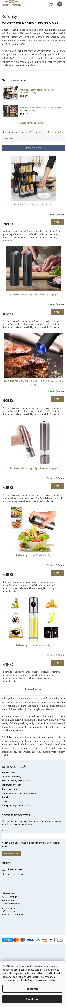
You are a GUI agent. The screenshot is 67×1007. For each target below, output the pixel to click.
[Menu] (59, 4)
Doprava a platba (10, 789)
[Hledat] (42, 4)
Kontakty (6, 797)
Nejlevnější (26, 132)
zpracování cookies (44, 980)
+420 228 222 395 (15, 874)
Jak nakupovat (9, 772)
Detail (57, 222)
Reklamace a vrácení (12, 785)
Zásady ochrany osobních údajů (17, 780)
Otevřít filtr (33, 148)
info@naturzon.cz (15, 869)
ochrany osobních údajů (16, 980)
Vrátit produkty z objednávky (16, 805)
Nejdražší (39, 132)
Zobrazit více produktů (31, 122)
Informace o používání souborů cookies (21, 793)
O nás (4, 801)
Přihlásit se (11, 853)
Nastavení (32, 988)
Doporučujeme (10, 132)
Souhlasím (32, 999)
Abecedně (8, 138)
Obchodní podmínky (11, 776)
